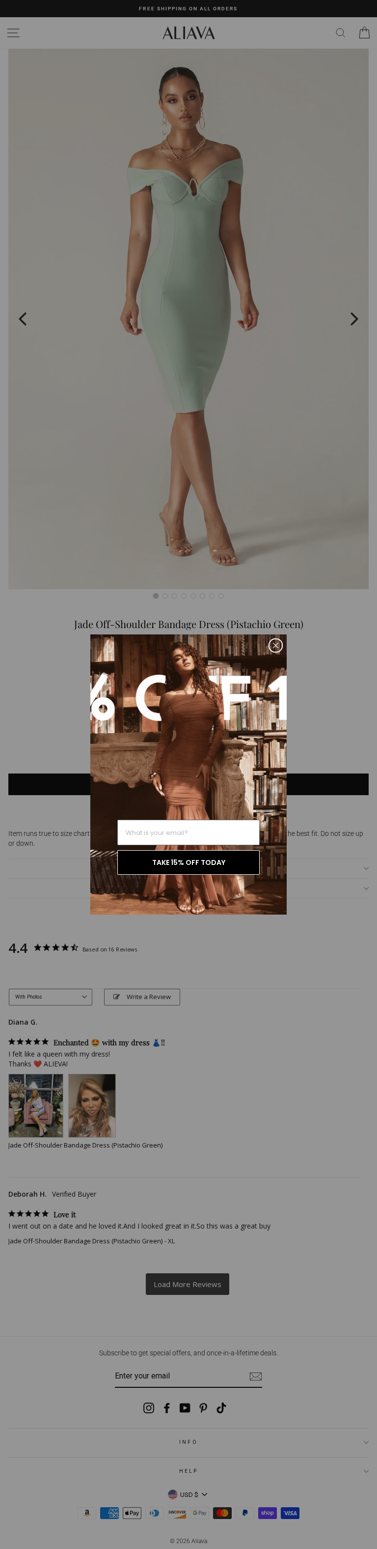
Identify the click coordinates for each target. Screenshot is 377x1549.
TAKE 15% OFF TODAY (188, 862)
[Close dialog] (275, 645)
